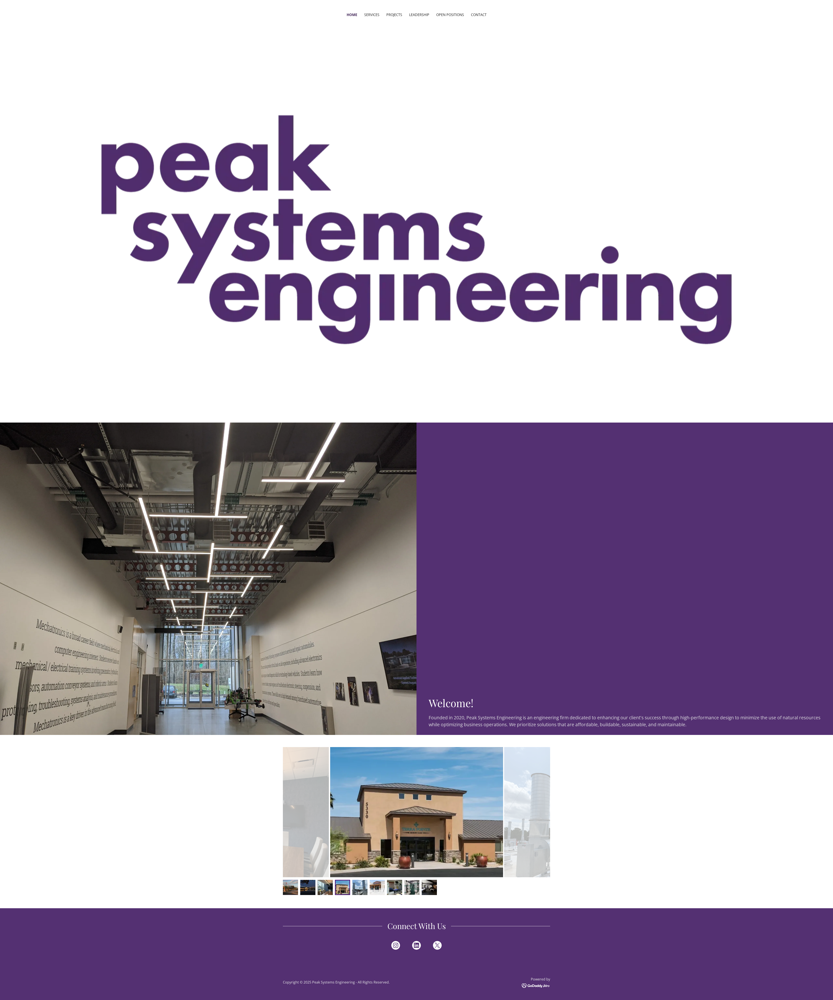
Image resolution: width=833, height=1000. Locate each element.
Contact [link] (479, 14)
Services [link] (371, 14)
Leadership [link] (419, 14)
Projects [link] (394, 14)
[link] (395, 946)
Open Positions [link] (450, 14)
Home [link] (352, 14)
